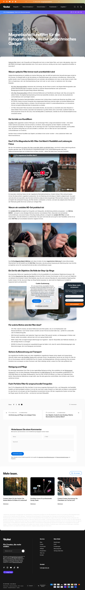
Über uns (42, 553)
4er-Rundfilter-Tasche (28, 357)
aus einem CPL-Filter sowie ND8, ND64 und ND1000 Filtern (38, 147)
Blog (41, 542)
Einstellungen (57, 546)
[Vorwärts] (58, 1)
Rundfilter (11, 122)
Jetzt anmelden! (74, 304)
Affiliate (42, 548)
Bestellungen (57, 542)
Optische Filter (12, 62)
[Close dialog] (83, 283)
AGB (19, 585)
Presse (41, 544)
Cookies (18, 587)
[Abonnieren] (23, 551)
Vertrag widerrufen (58, 550)
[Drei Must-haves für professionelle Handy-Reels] (42, 486)
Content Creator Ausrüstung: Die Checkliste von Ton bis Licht (68, 499)
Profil (55, 544)
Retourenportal (57, 548)
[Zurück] (26, 1)
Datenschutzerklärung (44, 296)
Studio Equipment (10, 12)
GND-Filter (14, 99)
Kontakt (42, 555)
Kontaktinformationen (12, 587)
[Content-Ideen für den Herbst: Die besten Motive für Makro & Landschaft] (15, 486)
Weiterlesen (5, 503)
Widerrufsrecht (6, 585)
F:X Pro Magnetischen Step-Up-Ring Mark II (23, 276)
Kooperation (43, 550)
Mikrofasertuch (46, 372)
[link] (44, 568)
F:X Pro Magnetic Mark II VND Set (20, 261)
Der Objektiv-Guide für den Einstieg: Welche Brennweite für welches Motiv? (59, 416)
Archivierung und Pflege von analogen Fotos (22, 415)
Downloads (43, 546)
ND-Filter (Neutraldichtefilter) (19, 86)
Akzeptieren (37, 301)
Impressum (5, 587)
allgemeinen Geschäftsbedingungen (46, 457)
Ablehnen (47, 301)
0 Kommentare (73, 404)
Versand (21, 585)
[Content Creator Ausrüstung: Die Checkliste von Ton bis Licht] (70, 486)
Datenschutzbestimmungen (62, 457)
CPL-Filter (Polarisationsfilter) (19, 93)
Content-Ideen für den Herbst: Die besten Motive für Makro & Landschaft (15, 499)
